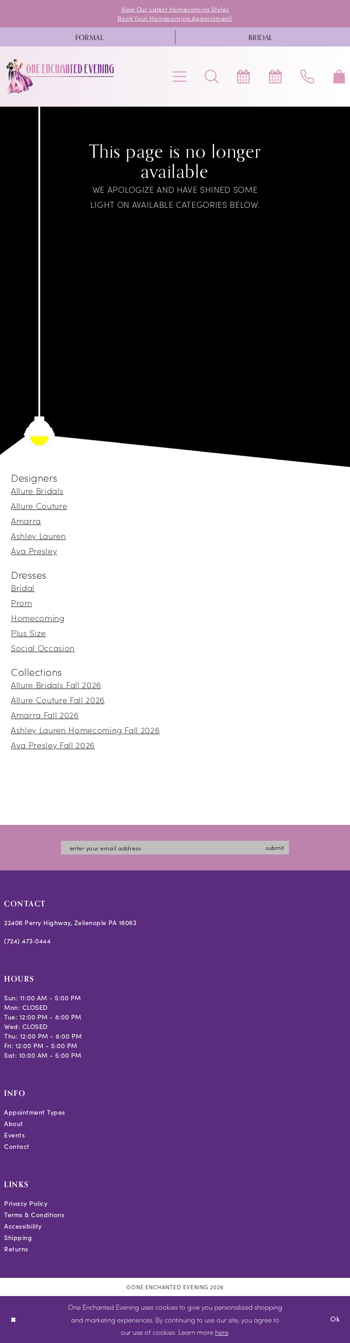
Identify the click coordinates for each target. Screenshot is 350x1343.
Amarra (26, 520)
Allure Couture (39, 505)
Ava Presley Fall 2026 (53, 745)
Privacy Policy (25, 1203)
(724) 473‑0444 (27, 940)
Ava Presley (34, 550)
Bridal (23, 587)
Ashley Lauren (38, 535)
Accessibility (23, 1226)
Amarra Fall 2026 (45, 714)
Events (14, 1135)
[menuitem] (89, 36)
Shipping (18, 1237)
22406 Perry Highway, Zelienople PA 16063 (70, 922)
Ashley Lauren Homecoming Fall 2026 (85, 730)
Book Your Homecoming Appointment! (175, 18)
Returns (16, 1249)
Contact (17, 1146)
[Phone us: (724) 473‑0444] (307, 76)
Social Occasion (43, 647)
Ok (335, 1319)
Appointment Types (34, 1112)
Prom (21, 602)
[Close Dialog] (13, 1320)
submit (275, 847)
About (13, 1123)
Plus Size (28, 632)
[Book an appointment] (243, 76)
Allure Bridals (37, 490)
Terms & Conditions (34, 1214)
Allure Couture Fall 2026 (58, 699)
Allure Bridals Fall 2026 (56, 684)
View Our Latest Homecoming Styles (175, 9)
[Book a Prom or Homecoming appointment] (275, 76)
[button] (180, 76)
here (221, 1332)
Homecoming (38, 617)
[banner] (60, 76)
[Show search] (211, 76)
